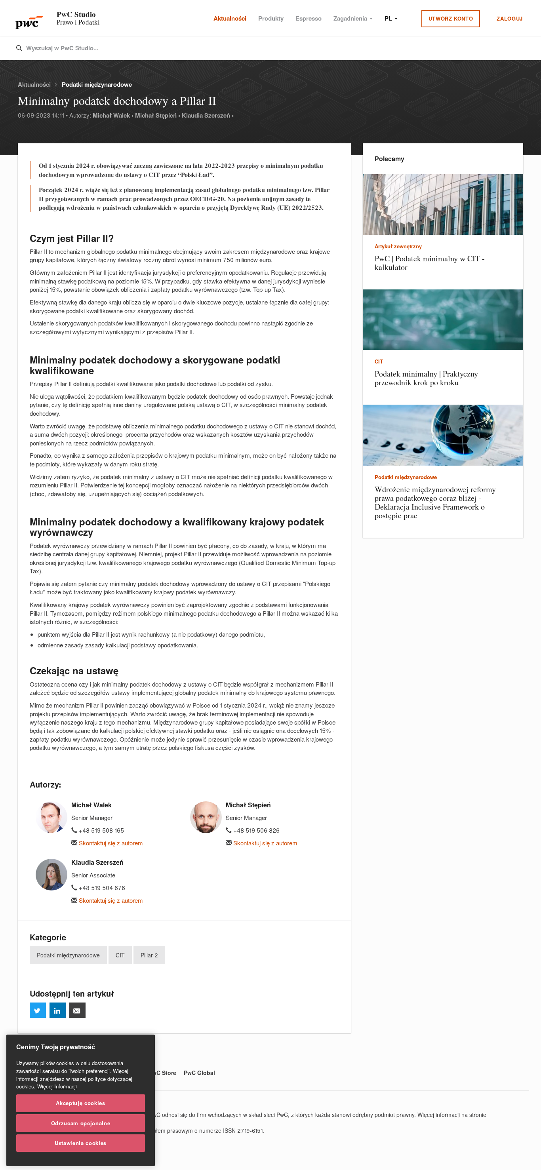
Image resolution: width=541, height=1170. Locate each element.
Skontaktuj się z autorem (110, 843)
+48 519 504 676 (101, 887)
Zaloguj (510, 18)
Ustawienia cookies (81, 1143)
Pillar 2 (149, 955)
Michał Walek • (113, 115)
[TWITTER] (38, 1010)
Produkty (271, 18)
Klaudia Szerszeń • (208, 115)
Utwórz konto (451, 18)
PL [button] (389, 18)
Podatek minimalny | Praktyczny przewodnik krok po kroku (426, 378)
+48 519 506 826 (256, 830)
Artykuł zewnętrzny (398, 246)
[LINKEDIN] (58, 1010)
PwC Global (199, 1073)
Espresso (308, 18)
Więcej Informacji (57, 1086)
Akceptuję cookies (80, 1103)
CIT (120, 955)
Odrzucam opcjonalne (80, 1122)
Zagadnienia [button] (351, 18)
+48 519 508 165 (100, 830)
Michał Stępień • (157, 115)
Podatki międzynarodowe (97, 84)
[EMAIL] (77, 1010)
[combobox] (254, 48)
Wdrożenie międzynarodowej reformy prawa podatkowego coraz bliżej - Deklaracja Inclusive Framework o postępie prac (435, 502)
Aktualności (229, 18)
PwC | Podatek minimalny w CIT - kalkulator (430, 262)
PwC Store (162, 1073)
